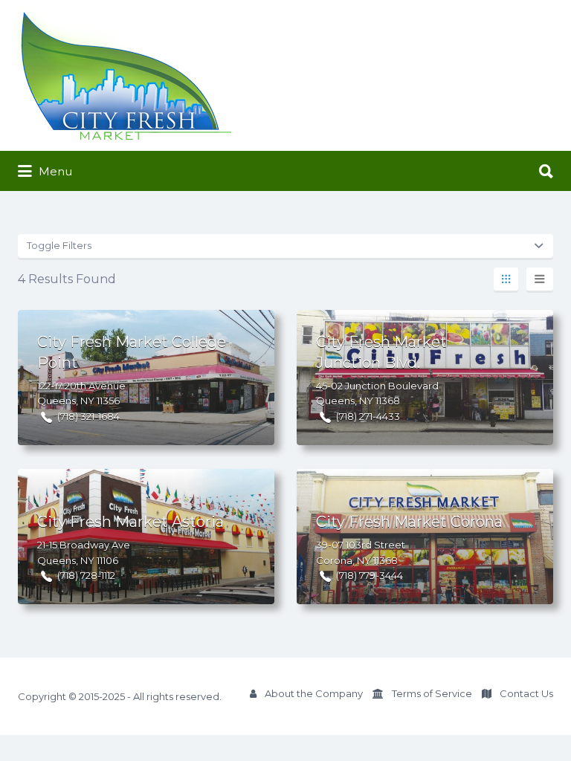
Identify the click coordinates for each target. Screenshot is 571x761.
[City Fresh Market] (125, 75)
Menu (54, 171)
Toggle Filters (59, 245)
